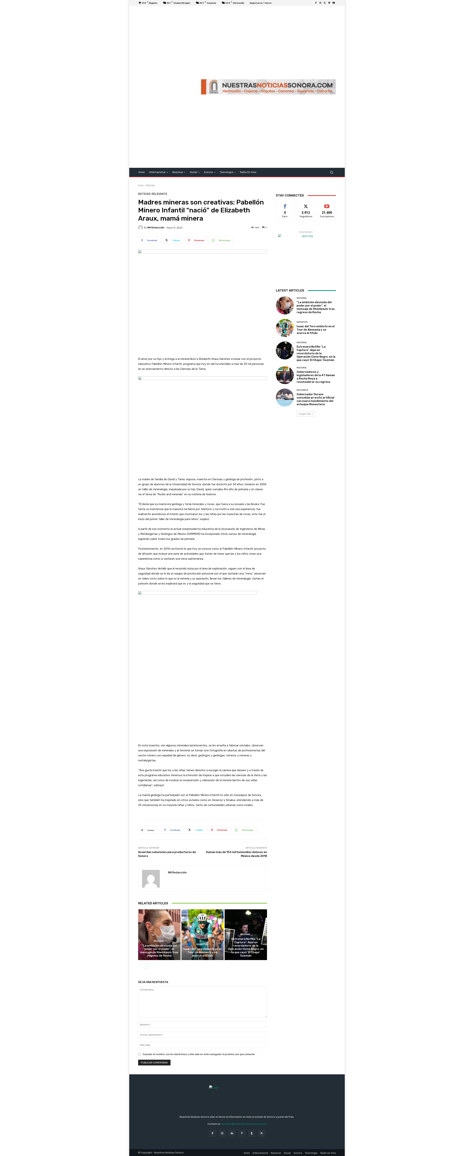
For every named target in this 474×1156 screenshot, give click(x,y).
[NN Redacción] (141, 227)
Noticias (150, 185)
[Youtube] (333, 3)
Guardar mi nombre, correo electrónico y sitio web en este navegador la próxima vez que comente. (199, 1054)
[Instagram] (320, 3)
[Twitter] (325, 3)
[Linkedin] (232, 1133)
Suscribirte (327, 204)
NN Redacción (155, 227)
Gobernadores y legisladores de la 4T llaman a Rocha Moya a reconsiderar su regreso (316, 377)
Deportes (202, 944)
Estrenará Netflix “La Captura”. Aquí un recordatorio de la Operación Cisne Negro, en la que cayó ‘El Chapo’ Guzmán (246, 947)
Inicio (141, 185)
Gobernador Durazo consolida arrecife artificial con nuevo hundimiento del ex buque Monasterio (315, 399)
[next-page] (146, 966)
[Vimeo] (329, 3)
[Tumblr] (251, 1133)
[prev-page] (140, 966)
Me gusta (285, 204)
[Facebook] (316, 3)
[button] (331, 172)
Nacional (158, 941)
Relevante (159, 194)
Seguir (306, 204)
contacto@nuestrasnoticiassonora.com (244, 1123)
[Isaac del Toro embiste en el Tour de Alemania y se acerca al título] (202, 934)
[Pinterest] (242, 1133)
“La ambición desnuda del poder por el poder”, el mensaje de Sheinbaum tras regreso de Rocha (159, 950)
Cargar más (304, 413)
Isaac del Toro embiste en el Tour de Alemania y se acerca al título (202, 952)
